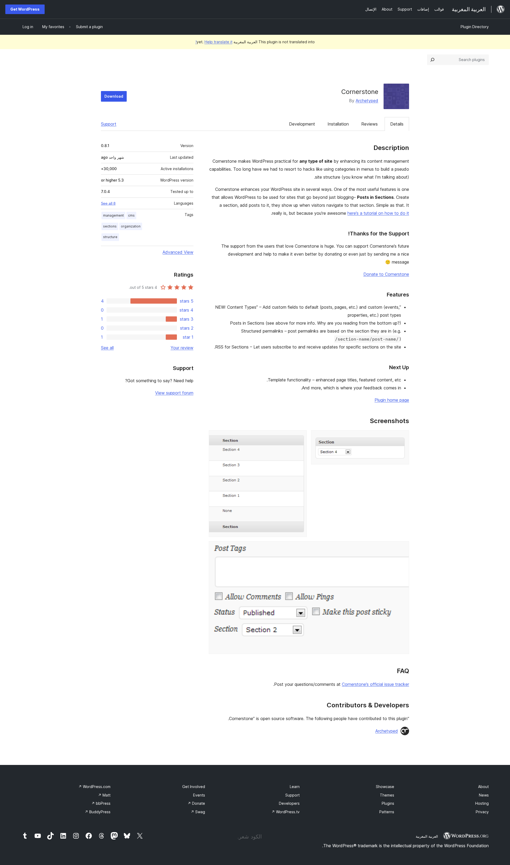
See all (107, 347)
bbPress (100, 803)
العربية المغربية (427, 836)
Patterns (386, 812)
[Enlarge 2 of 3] (299, 437)
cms (131, 215)
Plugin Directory (475, 26)
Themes (387, 795)
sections (110, 226)
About (483, 786)
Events (199, 795)
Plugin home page (392, 400)
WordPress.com (94, 786)
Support (108, 124)
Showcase (385, 786)
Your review (182, 347)
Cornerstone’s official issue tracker (375, 684)
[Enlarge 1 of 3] (402, 437)
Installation (338, 124)
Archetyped (367, 100)
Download (113, 96)
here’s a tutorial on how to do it (378, 213)
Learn (295, 786)
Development (302, 124)
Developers (289, 803)
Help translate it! (214, 42)
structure (110, 237)
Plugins (388, 803)
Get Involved (193, 786)
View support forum (174, 392)
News (484, 795)
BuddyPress (97, 812)
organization (131, 226)
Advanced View (178, 252)
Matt (104, 795)
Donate (196, 803)
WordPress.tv (285, 812)
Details (396, 124)
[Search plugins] (432, 59)
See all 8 (108, 203)
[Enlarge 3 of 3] (402, 548)
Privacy (482, 812)
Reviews (369, 124)
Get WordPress (25, 9)
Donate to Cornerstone (386, 274)
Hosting (482, 803)
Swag (198, 812)
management (113, 215)
